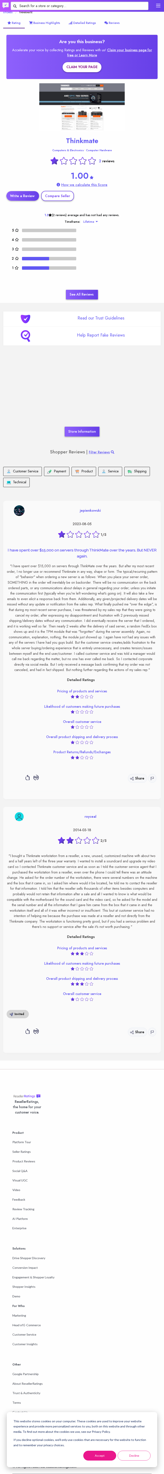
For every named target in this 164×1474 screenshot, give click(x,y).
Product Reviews (23, 1161)
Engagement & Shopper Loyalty (33, 1277)
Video (16, 1190)
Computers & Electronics (68, 150)
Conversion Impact (25, 1267)
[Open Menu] (158, 5)
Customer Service (24, 1334)
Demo (16, 1296)
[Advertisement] (82, 392)
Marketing (19, 1315)
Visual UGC (20, 1180)
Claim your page (82, 66)
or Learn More (86, 55)
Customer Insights (25, 1344)
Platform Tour (21, 1142)
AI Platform (20, 1219)
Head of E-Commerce (26, 1325)
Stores (8, 12)
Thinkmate (82, 141)
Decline (134, 1455)
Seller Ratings (21, 1151)
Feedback (18, 1199)
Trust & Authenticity (26, 1393)
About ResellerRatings (27, 1383)
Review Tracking (23, 1209)
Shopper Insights (23, 1286)
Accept (100, 1455)
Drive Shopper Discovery (28, 1258)
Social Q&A (20, 1171)
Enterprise (19, 1228)
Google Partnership (25, 1374)
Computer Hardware (99, 150)
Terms (16, 1402)
